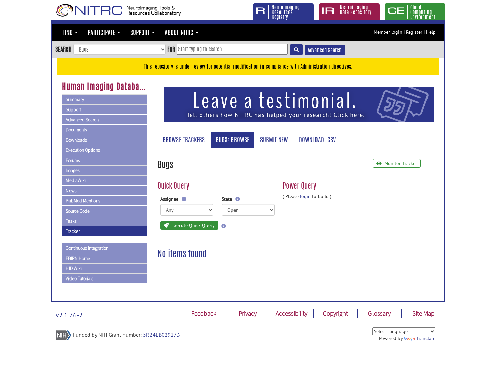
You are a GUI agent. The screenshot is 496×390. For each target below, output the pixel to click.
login (305, 196)
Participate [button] (102, 32)
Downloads (76, 140)
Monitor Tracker (400, 163)
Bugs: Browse (232, 139)
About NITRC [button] (180, 32)
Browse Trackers (184, 139)
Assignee (170, 199)
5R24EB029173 (161, 334)
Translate (425, 338)
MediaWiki (76, 180)
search (63, 49)
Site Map (423, 313)
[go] (296, 49)
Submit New (274, 139)
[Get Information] (184, 199)
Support (73, 109)
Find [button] (68, 32)
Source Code (78, 211)
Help (431, 32)
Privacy (248, 313)
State (227, 199)
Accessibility (291, 313)
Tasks (71, 221)
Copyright (335, 313)
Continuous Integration (87, 248)
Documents (76, 130)
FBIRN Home (78, 258)
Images (73, 170)
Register (414, 32)
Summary (75, 99)
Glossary (379, 313)
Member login (388, 32)
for (171, 49)
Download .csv (317, 139)
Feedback (203, 313)
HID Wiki (74, 268)
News (71, 191)
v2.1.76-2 (69, 315)
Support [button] (140, 32)
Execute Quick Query (192, 225)
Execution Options (83, 150)
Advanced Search (325, 50)
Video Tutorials (79, 278)
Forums (73, 160)
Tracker (73, 231)
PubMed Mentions (83, 201)
